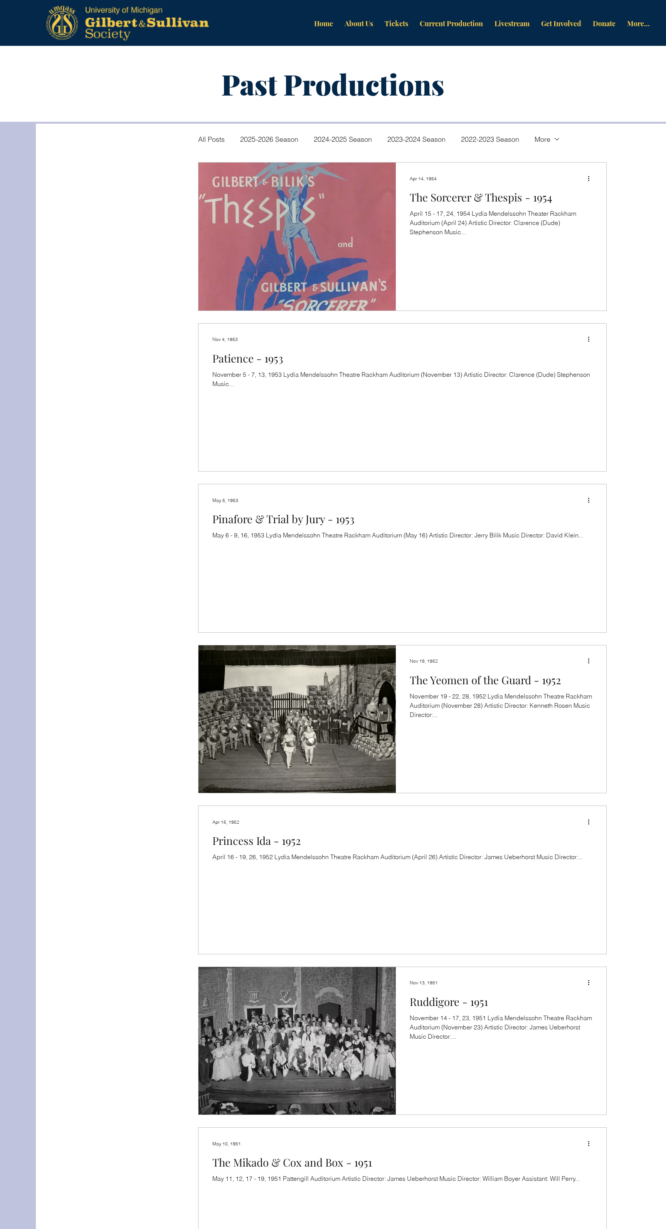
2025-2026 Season (269, 139)
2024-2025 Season (343, 139)
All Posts (211, 139)
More (542, 139)
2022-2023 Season (490, 139)
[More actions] (591, 178)
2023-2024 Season (416, 139)
